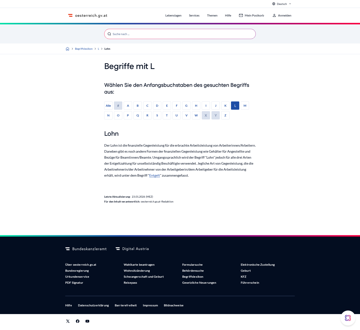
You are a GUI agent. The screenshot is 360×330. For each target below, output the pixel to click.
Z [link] (225, 115)
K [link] (225, 105)
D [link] (157, 105)
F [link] (177, 105)
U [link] (177, 115)
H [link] (196, 105)
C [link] (147, 105)
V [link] (186, 115)
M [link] (245, 105)
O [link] (118, 115)
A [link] (128, 105)
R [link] (147, 115)
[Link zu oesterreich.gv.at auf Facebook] (77, 322)
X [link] (206, 115)
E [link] (167, 105)
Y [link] (216, 115)
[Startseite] (67, 48)
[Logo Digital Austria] (136, 249)
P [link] (128, 115)
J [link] (215, 105)
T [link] (167, 115)
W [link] (196, 115)
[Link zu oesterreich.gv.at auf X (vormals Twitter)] (67, 322)
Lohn (107, 48)
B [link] (138, 105)
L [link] (235, 106)
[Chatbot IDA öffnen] (348, 318)
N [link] (108, 115)
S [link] (157, 115)
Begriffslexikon (84, 48)
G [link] (186, 105)
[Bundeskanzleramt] (85, 249)
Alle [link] (108, 105)
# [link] (118, 106)
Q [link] (137, 115)
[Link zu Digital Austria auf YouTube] (87, 322)
